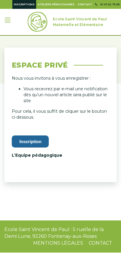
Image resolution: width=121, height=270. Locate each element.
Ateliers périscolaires (56, 4)
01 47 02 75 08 (110, 4)
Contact (85, 4)
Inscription (30, 141)
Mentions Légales (58, 243)
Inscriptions (24, 4)
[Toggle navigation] (8, 20)
